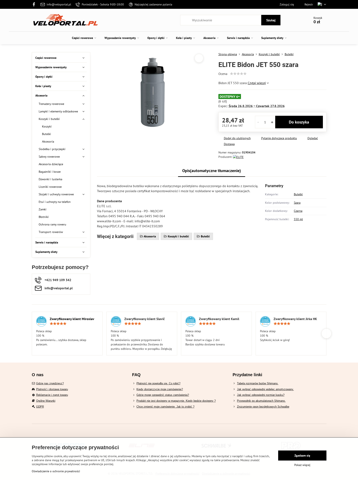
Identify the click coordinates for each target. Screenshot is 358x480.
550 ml (298, 219)
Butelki (298, 194)
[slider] (238, 73)
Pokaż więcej (302, 465)
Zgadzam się (302, 455)
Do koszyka (299, 122)
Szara (297, 203)
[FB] (35, 4)
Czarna (298, 211)
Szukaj (270, 20)
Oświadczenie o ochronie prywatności (56, 471)
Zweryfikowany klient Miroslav (72, 319)
